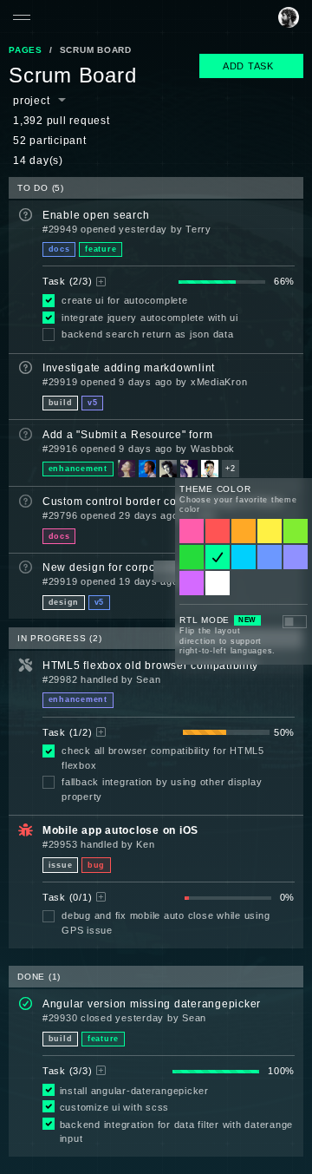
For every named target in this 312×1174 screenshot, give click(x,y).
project (31, 101)
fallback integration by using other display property (162, 789)
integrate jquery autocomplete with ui (150, 317)
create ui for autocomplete (125, 300)
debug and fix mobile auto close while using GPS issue (166, 922)
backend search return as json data (148, 334)
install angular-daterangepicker (134, 1090)
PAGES (25, 50)
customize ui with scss (115, 1107)
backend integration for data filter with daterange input (177, 1131)
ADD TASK (248, 66)
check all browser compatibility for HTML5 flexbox (163, 758)
